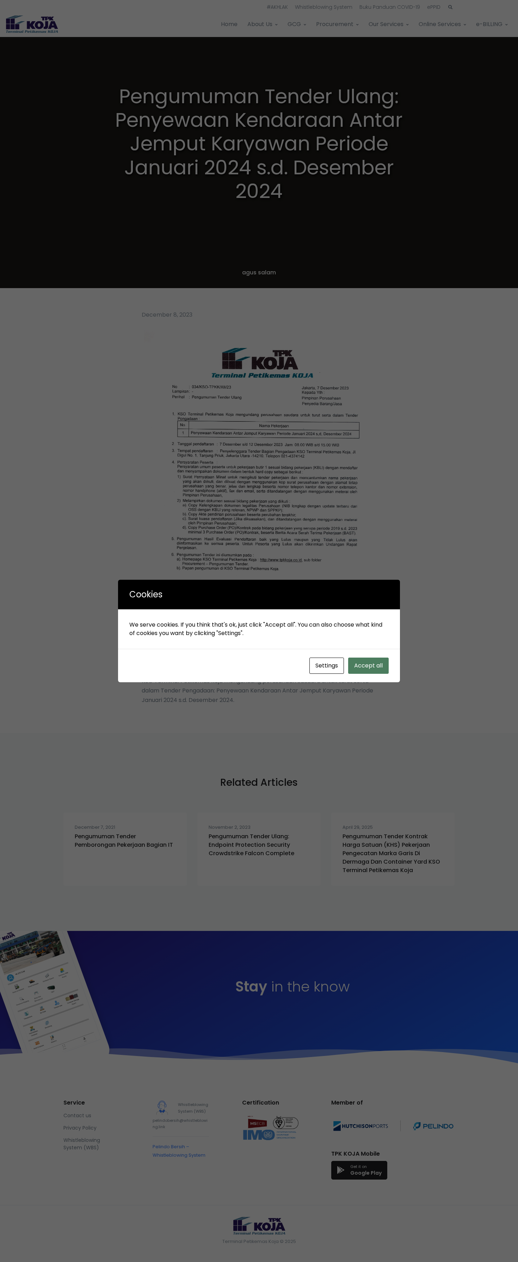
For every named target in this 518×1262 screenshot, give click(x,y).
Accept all (368, 665)
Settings (326, 665)
